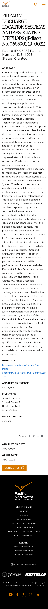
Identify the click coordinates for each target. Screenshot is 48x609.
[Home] (24, 491)
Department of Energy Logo (11, 574)
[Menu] (43, 4)
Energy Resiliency (24, 551)
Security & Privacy (24, 527)
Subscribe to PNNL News (25, 564)
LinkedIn (37, 594)
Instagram (30, 594)
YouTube (10, 594)
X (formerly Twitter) (24, 594)
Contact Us (16, 469)
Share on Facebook (29, 436)
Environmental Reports (24, 523)
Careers (24, 515)
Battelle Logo (35, 574)
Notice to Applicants (24, 535)
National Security (24, 555)
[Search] (35, 4)
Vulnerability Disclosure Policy (24, 531)
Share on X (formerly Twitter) (34, 436)
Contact (24, 511)
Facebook (17, 594)
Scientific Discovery (24, 547)
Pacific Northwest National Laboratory (6, 4)
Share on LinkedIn (38, 436)
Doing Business (24, 519)
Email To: (42, 436)
